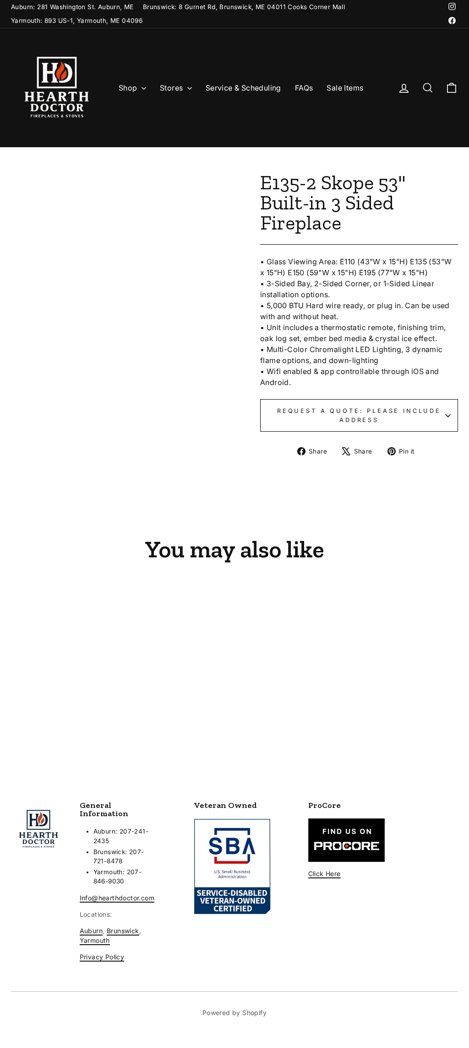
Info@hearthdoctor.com (117, 898)
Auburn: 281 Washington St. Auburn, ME (72, 7)
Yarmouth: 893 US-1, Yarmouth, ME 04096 (76, 20)
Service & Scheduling (243, 87)
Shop (129, 87)
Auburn (91, 931)
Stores (172, 87)
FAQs (304, 87)
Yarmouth (95, 940)
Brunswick (123, 931)
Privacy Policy (102, 957)
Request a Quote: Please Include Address (359, 415)
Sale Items (345, 87)
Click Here (324, 873)
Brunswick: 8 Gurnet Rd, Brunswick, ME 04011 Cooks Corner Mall (244, 7)
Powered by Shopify (234, 1012)
